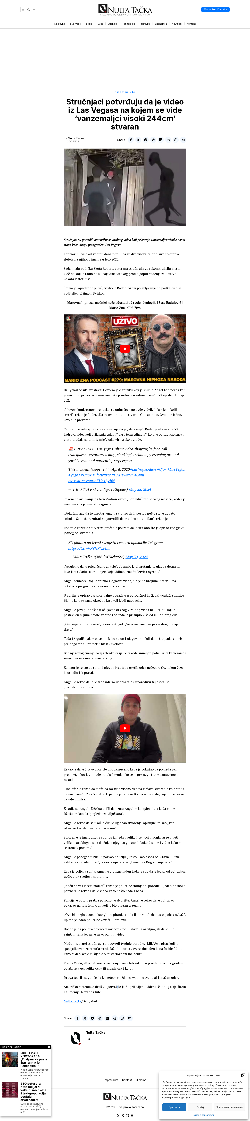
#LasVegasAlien (143, 469)
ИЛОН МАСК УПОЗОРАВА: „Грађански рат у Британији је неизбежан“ (33, 1060)
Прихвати (174, 1107)
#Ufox (161, 469)
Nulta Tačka (76, 138)
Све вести (121, 92)
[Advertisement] (125, 54)
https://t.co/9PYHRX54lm (89, 548)
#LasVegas (176, 469)
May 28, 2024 (140, 489)
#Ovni (139, 475)
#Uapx (86, 475)
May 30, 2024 (137, 556)
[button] (243, 1075)
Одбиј (200, 1107)
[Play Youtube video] (125, 348)
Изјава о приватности (203, 1115)
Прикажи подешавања (229, 1107)
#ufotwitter (101, 475)
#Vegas (74, 475)
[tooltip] (131, 140)
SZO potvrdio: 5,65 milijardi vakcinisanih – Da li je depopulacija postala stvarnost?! (33, 1091)
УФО (132, 92)
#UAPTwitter (122, 475)
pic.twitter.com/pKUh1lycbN (91, 480)
